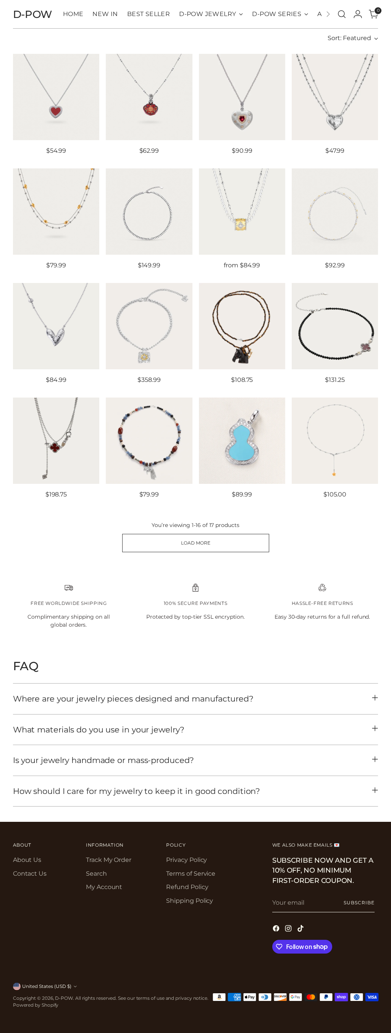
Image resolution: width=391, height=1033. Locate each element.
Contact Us (30, 873)
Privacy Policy (186, 859)
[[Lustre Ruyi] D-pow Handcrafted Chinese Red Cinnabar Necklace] (149, 97)
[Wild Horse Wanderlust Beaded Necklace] (149, 441)
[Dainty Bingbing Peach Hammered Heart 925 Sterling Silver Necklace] (56, 326)
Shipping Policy (189, 900)
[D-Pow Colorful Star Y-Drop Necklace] (335, 441)
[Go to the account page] (357, 14)
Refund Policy (187, 887)
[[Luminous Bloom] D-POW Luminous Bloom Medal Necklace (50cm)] (149, 326)
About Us (27, 859)
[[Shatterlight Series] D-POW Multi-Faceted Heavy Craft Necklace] (149, 211)
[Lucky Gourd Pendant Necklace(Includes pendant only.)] (242, 441)
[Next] (328, 14)
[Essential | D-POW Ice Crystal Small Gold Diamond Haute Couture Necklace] (335, 211)
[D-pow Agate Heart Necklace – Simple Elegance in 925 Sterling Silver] (56, 97)
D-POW (64, 998)
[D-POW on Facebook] (276, 930)
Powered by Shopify (36, 1005)
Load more (195, 543)
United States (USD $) (46, 986)
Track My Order (108, 859)
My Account (104, 887)
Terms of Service (190, 873)
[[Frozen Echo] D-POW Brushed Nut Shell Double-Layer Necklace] (56, 211)
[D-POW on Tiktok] (301, 930)
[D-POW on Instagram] (289, 930)
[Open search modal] (341, 14)
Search (96, 873)
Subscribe (359, 902)
